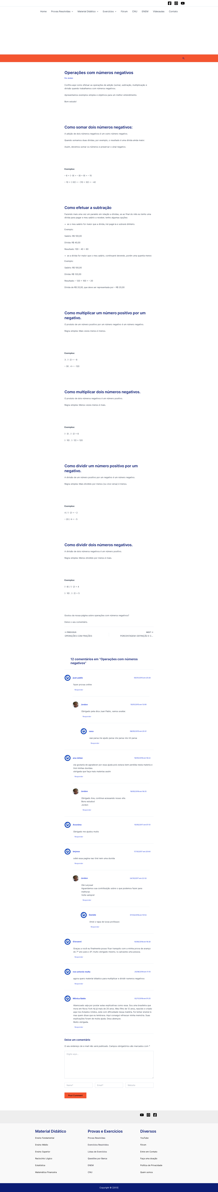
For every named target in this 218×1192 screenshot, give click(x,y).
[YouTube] (183, 3)
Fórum (124, 11)
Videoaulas (158, 11)
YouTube (144, 1138)
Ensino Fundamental (44, 1138)
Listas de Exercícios (97, 1151)
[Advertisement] (109, 35)
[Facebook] (170, 3)
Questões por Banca (97, 1158)
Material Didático (87, 11)
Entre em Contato (148, 1151)
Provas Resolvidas (60, 11)
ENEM (145, 11)
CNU (134, 11)
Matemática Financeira (46, 1172)
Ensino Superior (42, 1151)
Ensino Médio (41, 1144)
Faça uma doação (148, 1158)
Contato (173, 11)
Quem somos (146, 1172)
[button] (183, 58)
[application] (71, 11)
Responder (79, 690)
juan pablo (78, 678)
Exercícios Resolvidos (98, 1144)
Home (43, 11)
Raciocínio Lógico (43, 1158)
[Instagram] (176, 3)
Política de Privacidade (151, 1165)
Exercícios (108, 11)
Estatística (40, 1165)
